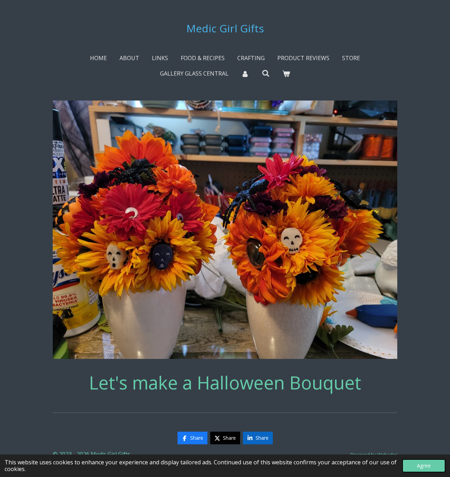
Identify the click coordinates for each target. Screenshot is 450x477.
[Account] (245, 73)
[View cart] (286, 73)
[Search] (265, 73)
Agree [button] (424, 465)
